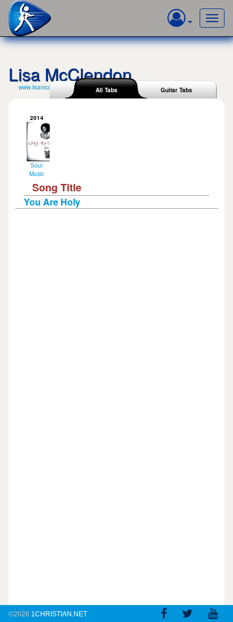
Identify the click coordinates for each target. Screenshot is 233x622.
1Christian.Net (59, 614)
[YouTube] (213, 615)
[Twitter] (187, 615)
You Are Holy (52, 201)
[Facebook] (164, 615)
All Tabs (107, 90)
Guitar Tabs (176, 90)
